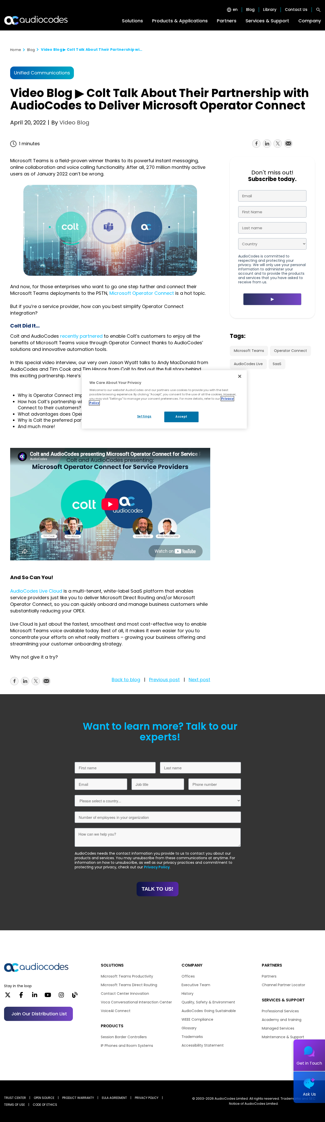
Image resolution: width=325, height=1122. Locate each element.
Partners (226, 21)
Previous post (164, 679)
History (187, 993)
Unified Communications (42, 73)
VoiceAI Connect (116, 1010)
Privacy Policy (157, 867)
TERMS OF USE (14, 1104)
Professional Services (280, 1011)
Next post (199, 679)
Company (309, 21)
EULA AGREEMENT (114, 1098)
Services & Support (267, 21)
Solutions (132, 21)
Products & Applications (180, 21)
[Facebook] (21, 997)
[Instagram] (61, 997)
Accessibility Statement (203, 1045)
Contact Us (296, 9)
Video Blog (73, 122)
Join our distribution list (39, 1014)
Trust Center (15, 1098)
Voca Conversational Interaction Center (136, 1002)
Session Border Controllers (124, 1036)
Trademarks (192, 1036)
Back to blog (126, 679)
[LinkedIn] (34, 997)
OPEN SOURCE (44, 1098)
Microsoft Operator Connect (141, 293)
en (235, 9)
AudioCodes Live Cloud (36, 591)
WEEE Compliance (197, 1019)
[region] (164, 399)
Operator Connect (290, 350)
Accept (181, 417)
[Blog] (74, 997)
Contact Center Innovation (125, 993)
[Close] (239, 376)
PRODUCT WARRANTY (78, 1098)
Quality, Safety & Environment (208, 1002)
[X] (7, 997)
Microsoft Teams (249, 350)
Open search (318, 9)
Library (270, 9)
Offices (188, 976)
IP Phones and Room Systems (127, 1045)
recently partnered (81, 336)
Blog (250, 9)
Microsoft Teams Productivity (127, 976)
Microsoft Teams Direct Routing (129, 984)
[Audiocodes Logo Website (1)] (36, 20)
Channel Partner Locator (283, 984)
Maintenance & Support (283, 1036)
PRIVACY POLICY (146, 1098)
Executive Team (196, 984)
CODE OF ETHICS (45, 1104)
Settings (144, 416)
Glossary (189, 1028)
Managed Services (278, 1028)
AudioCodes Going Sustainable (209, 1010)
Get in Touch (309, 1063)
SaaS (277, 363)
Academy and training (281, 1019)
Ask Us (309, 1094)
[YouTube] (48, 997)
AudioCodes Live (248, 363)
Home (15, 49)
